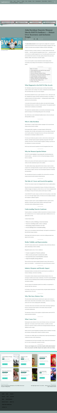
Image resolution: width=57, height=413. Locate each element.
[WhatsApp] (10, 53)
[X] (5, 53)
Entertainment (42, 358)
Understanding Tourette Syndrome (38, 75)
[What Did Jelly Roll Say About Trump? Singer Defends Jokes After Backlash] (53, 374)
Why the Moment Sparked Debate (38, 73)
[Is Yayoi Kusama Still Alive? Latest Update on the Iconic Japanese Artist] (53, 360)
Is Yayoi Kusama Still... (35, 22)
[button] (55, 2)
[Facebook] (2, 53)
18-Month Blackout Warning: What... (7, 22)
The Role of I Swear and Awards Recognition (40, 74)
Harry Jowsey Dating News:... (49, 22)
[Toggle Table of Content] (49, 69)
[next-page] (55, 24)
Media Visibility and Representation (38, 77)
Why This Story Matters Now (37, 80)
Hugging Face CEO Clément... (21, 22)
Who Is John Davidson (36, 71)
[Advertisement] (28, 12)
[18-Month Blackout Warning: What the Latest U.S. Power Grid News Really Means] (16, 360)
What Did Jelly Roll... (43, 371)
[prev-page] (2, 24)
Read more (5, 378)
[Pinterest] (7, 53)
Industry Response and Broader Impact (39, 78)
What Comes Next (35, 81)
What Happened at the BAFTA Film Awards (40, 70)
